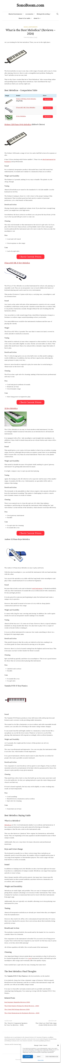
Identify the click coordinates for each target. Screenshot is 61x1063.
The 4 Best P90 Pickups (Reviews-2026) (17, 1009)
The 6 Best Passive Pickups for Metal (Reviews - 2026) (21, 1006)
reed (29, 958)
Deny (39, 1056)
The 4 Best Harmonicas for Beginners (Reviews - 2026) (21, 1013)
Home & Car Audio (24, 18)
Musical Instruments (15, 14)
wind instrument (37, 588)
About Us (36, 18)
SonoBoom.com (30, 5)
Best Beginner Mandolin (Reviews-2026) (17, 1002)
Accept (27, 1056)
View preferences (52, 1056)
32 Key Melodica (21, 116)
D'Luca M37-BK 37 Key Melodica (25, 107)
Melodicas (7, 825)
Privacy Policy (41, 1060)
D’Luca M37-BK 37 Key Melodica (17, 263)
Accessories (29, 14)
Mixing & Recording (43, 14)
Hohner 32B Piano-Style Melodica (26, 99)
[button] (58, 1045)
